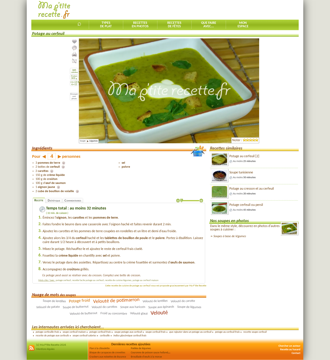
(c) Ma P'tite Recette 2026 (51, 345)
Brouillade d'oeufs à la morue (146, 356)
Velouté (159, 313)
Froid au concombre (113, 313)
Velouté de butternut (83, 314)
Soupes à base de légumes (230, 236)
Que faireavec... (208, 24)
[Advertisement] (229, 9)
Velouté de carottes (104, 307)
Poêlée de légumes (141, 348)
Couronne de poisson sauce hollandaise (151, 352)
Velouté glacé (139, 313)
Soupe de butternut (76, 307)
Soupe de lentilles (54, 301)
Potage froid (79, 301)
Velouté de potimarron (116, 300)
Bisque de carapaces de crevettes (107, 352)
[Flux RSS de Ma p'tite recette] (31, 350)
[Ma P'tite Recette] (54, 10)
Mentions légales (45, 349)
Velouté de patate (48, 307)
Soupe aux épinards (161, 307)
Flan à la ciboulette (100, 348)
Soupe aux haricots (132, 307)
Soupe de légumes (189, 307)
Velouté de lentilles (154, 301)
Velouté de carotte (183, 301)
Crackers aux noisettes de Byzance (108, 356)
